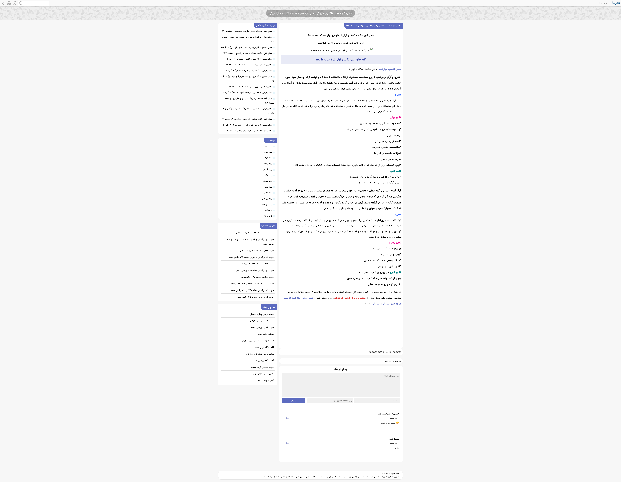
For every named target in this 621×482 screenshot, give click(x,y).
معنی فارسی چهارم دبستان (262, 314)
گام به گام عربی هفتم (264, 347)
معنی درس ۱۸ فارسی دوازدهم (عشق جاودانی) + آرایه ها (246, 47)
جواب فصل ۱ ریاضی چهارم (262, 321)
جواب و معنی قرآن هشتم (262, 367)
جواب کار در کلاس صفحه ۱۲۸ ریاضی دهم (255, 270)
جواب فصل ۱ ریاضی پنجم (262, 327)
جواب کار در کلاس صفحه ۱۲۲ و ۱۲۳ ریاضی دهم (252, 290)
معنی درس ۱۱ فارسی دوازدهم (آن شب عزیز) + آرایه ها (247, 125)
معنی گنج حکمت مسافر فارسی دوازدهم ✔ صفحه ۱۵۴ (247, 53)
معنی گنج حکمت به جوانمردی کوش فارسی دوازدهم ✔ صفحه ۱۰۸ (248, 101)
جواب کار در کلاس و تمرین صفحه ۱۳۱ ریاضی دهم (251, 257)
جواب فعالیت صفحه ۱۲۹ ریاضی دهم (257, 264)
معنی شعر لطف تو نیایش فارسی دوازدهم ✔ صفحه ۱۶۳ (247, 31)
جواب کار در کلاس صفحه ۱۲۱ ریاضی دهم (255, 297)
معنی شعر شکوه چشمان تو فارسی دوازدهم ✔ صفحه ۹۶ (247, 119)
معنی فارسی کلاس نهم (263, 374)
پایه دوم (268, 146)
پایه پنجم (268, 163)
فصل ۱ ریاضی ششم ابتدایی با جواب (257, 340)
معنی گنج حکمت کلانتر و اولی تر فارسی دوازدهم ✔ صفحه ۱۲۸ (373, 25)
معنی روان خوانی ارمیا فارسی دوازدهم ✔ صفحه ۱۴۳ (248, 65)
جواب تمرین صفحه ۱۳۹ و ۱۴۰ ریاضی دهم (255, 233)
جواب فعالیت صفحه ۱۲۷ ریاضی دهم (257, 277)
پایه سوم (268, 152)
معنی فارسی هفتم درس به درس (259, 354)
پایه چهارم (267, 158)
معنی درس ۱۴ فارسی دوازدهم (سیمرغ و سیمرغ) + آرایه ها (247, 79)
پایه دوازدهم (266, 204)
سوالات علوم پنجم (266, 334)
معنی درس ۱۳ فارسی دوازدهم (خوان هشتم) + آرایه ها (247, 92)
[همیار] (615, 3)
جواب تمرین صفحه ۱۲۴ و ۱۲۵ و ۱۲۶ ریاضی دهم (252, 283)
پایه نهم (268, 187)
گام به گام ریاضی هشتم (263, 360)
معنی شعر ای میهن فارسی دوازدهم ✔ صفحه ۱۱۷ (250, 87)
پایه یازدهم (267, 198)
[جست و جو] (33, 3)
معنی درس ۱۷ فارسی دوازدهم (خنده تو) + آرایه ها (249, 59)
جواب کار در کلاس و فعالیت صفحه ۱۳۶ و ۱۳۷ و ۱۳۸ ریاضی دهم (250, 242)
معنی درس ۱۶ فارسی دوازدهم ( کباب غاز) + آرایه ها (249, 70)
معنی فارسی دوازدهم (390, 69)
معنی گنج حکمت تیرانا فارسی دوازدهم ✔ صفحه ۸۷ (248, 130)
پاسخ (288, 418)
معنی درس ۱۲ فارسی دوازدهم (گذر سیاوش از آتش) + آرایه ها (248, 111)
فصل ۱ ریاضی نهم (266, 380)
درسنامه (268, 210)
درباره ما (604, 3)
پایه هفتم (268, 175)
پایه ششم (267, 169)
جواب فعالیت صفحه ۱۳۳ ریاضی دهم (257, 250)
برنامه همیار (395, 473)
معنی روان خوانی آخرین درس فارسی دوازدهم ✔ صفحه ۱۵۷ (248, 39)
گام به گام (267, 216)
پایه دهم (268, 192)
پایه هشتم (267, 181)
